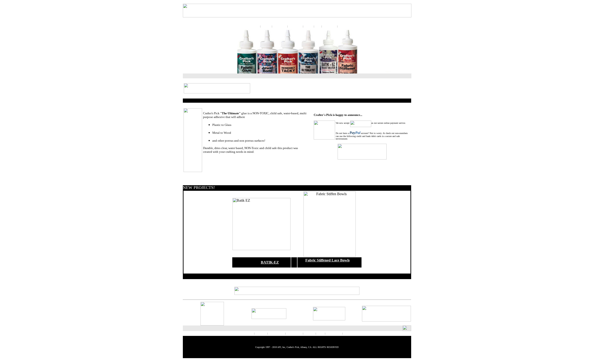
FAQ (318, 26)
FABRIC (266, 26)
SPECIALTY (280, 26)
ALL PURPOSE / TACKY (239, 333)
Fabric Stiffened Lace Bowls (327, 260)
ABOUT (308, 26)
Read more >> (211, 159)
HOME (356, 26)
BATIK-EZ (270, 262)
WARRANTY (329, 26)
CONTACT (344, 26)
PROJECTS (295, 26)
